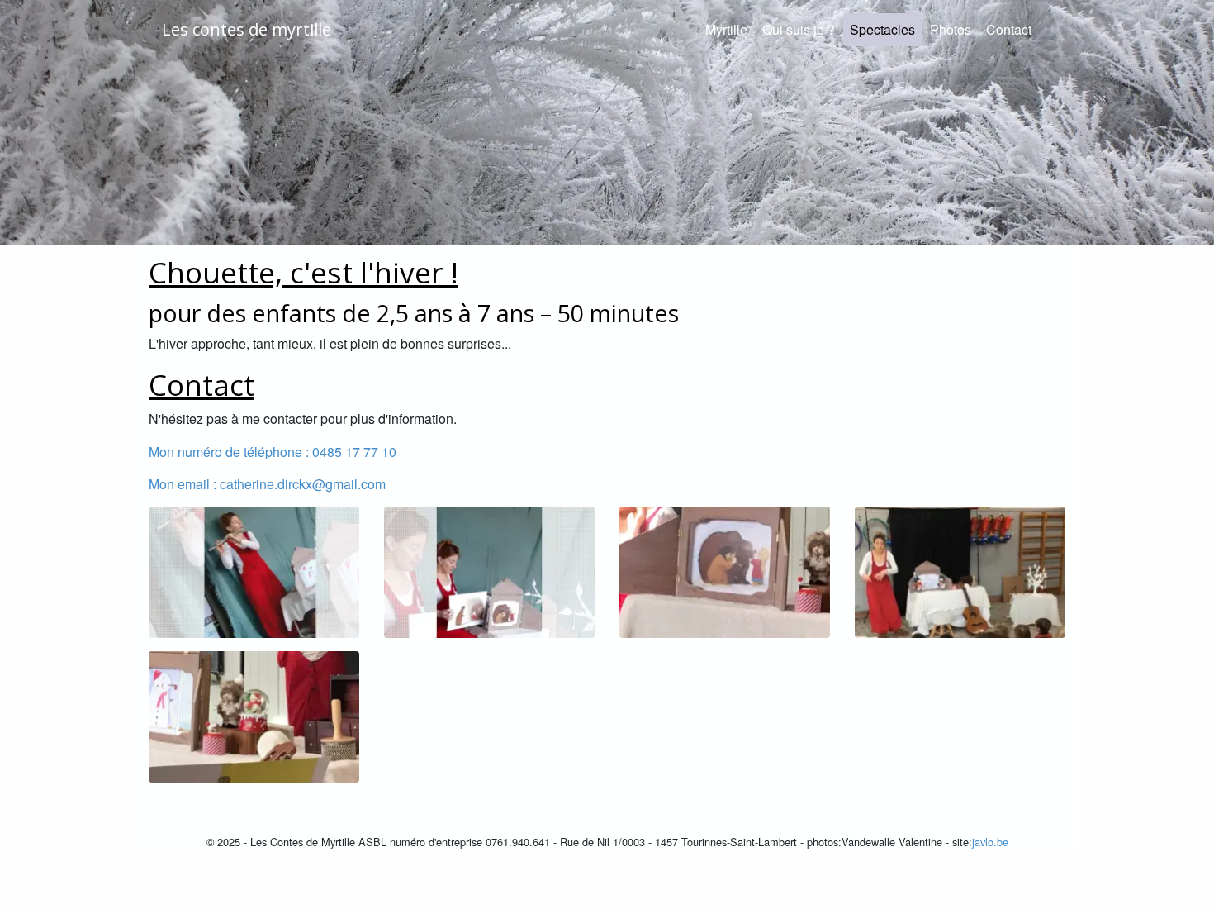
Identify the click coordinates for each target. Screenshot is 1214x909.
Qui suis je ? (798, 29)
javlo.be (990, 842)
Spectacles (886, 29)
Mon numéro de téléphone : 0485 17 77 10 (272, 451)
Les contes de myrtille (246, 29)
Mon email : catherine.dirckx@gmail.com (267, 483)
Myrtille (726, 29)
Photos (950, 29)
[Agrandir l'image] (254, 569)
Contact (1008, 29)
